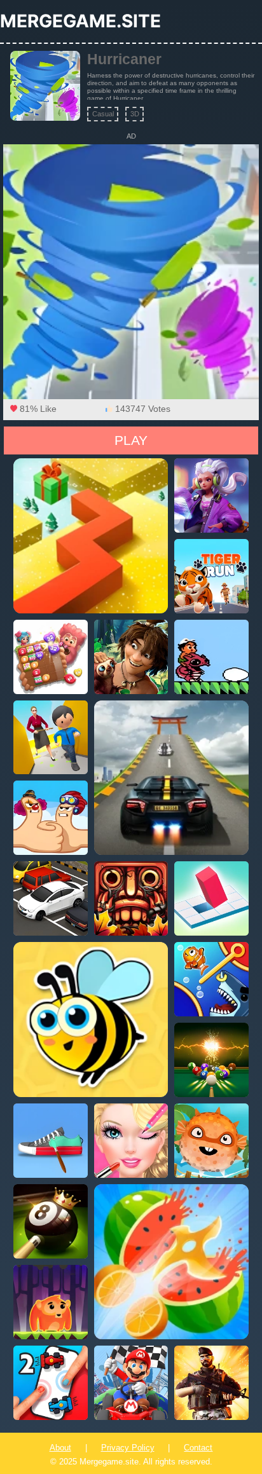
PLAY (131, 440)
